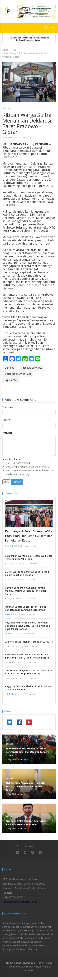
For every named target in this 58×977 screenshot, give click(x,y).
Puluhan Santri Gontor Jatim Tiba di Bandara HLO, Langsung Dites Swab (25, 608)
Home (5, 49)
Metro (8, 615)
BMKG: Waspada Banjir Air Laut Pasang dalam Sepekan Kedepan (27, 573)
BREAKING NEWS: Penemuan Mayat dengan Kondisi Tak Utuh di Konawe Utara (27, 656)
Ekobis (8, 634)
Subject (6, 420)
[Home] (7, 10)
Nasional (10, 564)
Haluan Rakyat (44, 962)
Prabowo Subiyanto (32, 367)
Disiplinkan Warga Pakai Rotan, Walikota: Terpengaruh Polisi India (28, 557)
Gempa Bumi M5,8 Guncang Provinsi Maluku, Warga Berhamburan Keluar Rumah (25, 591)
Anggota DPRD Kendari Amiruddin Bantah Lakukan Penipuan (28, 688)
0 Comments (25, 137)
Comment (7, 433)
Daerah (9, 662)
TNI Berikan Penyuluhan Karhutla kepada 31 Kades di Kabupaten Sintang (29, 39)
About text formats (12, 459)
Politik (13, 49)
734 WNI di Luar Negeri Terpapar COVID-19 (29, 641)
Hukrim (9, 694)
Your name (7, 407)
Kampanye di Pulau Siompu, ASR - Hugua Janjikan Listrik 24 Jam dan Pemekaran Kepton (29, 535)
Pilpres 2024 (11, 379)
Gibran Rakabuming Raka (18, 373)
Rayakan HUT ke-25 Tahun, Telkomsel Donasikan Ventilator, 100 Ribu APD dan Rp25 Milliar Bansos (27, 625)
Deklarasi (10, 367)
